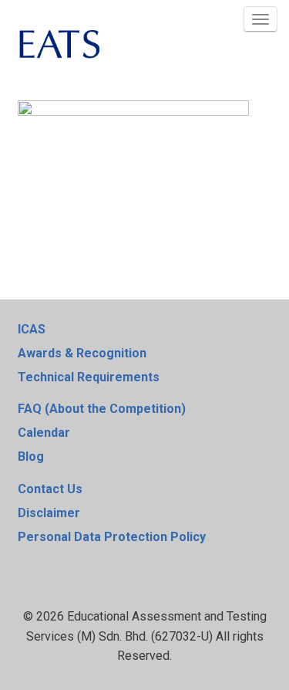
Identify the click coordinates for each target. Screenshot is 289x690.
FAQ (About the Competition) (102, 408)
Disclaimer (49, 513)
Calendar (44, 432)
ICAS (31, 329)
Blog (31, 456)
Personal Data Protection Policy (112, 536)
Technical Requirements (89, 377)
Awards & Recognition (82, 353)
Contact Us (50, 489)
